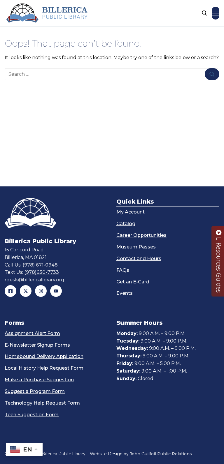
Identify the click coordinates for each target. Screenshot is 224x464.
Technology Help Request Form (42, 403)
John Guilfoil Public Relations (161, 453)
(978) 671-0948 (40, 265)
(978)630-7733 (41, 272)
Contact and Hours (138, 258)
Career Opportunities (141, 235)
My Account (130, 212)
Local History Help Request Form (44, 368)
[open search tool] (204, 13)
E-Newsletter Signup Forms (37, 345)
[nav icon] (215, 13)
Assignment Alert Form (32, 333)
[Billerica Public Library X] (26, 291)
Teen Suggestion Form (32, 414)
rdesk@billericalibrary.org (34, 280)
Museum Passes (136, 247)
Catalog (125, 223)
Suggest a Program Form (35, 391)
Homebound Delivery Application (44, 356)
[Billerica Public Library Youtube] (56, 291)
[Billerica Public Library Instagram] (41, 291)
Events (124, 293)
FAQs (122, 270)
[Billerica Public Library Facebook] (10, 291)
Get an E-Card (132, 282)
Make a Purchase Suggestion (39, 379)
